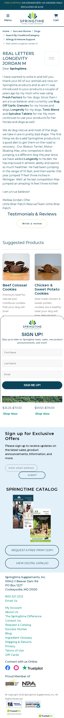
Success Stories (22, 31)
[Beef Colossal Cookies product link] (16, 267)
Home (6, 31)
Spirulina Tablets (20, 113)
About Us (11, 612)
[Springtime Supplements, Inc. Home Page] (32, 17)
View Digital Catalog (32, 563)
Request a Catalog (18, 625)
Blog (8, 633)
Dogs (37, 31)
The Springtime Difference (23, 616)
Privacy (10, 646)
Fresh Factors (12, 97)
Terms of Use (14, 650)
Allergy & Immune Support (20, 39)
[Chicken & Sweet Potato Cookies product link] (48, 267)
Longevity (17, 109)
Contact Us (13, 620)
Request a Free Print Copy (32, 550)
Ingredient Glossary (18, 637)
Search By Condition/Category (22, 35)
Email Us (11, 600)
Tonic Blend (50, 109)
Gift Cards (12, 654)
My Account (13, 607)
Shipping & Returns (18, 642)
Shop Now (10, 413)
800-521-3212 (14, 596)
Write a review (32, 223)
